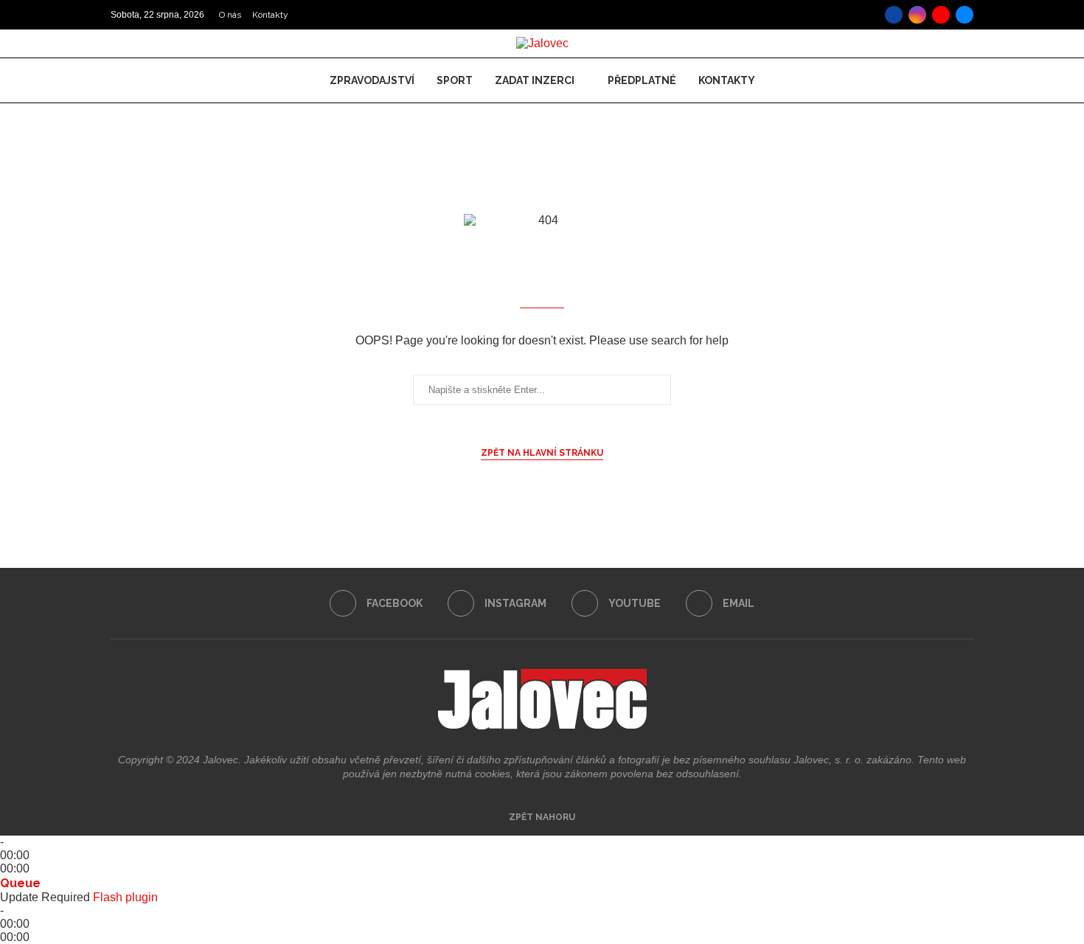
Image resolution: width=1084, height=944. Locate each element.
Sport (455, 80)
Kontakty (270, 15)
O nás (230, 15)
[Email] (964, 15)
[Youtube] (941, 15)
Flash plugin (125, 897)
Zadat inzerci (534, 80)
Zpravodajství (372, 80)
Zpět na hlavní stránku (542, 453)
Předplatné (642, 80)
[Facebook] (894, 15)
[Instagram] (917, 15)
